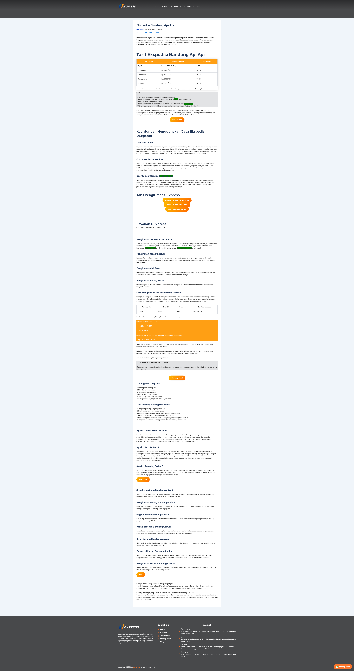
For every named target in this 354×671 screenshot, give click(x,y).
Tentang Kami (175, 6)
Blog (198, 6)
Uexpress (136, 667)
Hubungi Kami (189, 6)
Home (156, 6)
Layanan (164, 6)
